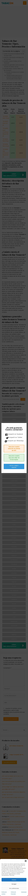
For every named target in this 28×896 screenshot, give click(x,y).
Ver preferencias (14, 888)
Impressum (23, 891)
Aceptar (14, 879)
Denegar (14, 884)
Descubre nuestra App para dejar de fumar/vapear (14, 457)
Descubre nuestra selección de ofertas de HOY (14, 448)
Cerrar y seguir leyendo (14, 466)
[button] (25, 861)
